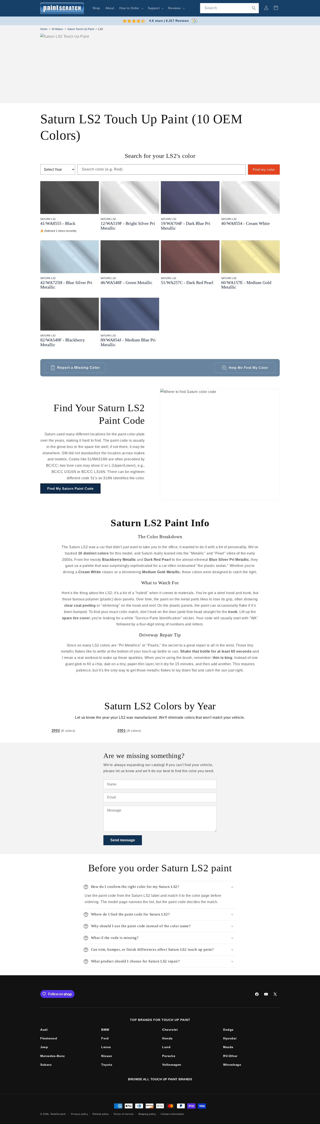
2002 (56, 730)
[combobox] (229, 8)
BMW (105, 1029)
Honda (167, 1038)
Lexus (106, 1047)
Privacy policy (79, 1114)
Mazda (228, 1047)
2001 (121, 730)
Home (43, 29)
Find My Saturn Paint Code (70, 488)
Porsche (168, 1056)
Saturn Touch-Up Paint (80, 29)
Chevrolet (170, 1029)
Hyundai (229, 1038)
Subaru (46, 1064)
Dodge (228, 1029)
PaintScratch (58, 1114)
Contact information (172, 1114)
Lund (166, 1047)
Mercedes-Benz (52, 1056)
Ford (105, 1038)
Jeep (44, 1047)
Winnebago (232, 1064)
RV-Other (230, 1056)
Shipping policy (147, 1114)
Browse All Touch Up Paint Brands (160, 1079)
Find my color (264, 169)
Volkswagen (171, 1064)
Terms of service (123, 1114)
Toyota (106, 1064)
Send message (122, 840)
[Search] (254, 8)
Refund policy (101, 1114)
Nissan (106, 1056)
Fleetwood (48, 1038)
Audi (44, 1029)
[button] (131, 8)
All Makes (57, 29)
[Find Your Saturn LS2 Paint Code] (220, 444)
